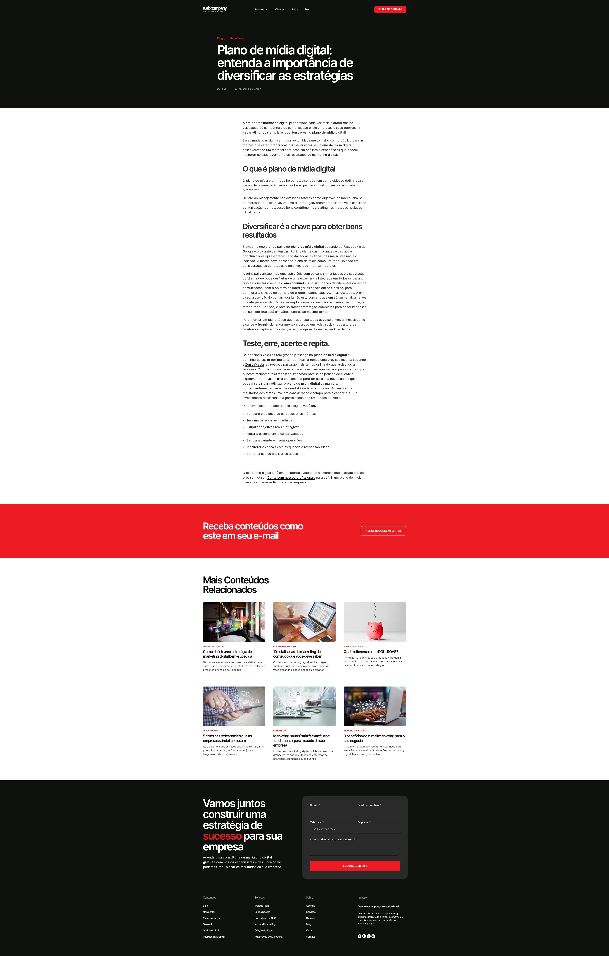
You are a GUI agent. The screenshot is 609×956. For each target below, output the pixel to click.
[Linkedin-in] (364, 936)
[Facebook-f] (369, 936)
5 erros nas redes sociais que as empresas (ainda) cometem (227, 738)
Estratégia (279, 731)
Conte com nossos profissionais (291, 477)
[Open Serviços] (267, 9)
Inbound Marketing (284, 646)
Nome (314, 805)
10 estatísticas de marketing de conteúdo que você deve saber (297, 654)
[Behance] (373, 936)
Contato (362, 898)
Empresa (363, 822)
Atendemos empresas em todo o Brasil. (379, 906)
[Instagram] (359, 936)
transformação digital (272, 123)
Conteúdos (209, 897)
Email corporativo (368, 805)
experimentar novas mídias (263, 379)
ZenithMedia (254, 364)
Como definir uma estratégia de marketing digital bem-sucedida (227, 654)
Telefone (316, 822)
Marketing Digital (213, 646)
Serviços (260, 897)
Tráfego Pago (235, 38)
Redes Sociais (210, 731)
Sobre (309, 897)
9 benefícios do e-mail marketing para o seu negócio (374, 738)
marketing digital (324, 155)
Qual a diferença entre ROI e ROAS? (371, 651)
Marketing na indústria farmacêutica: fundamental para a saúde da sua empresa (301, 740)
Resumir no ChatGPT (250, 89)
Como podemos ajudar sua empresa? (333, 839)
